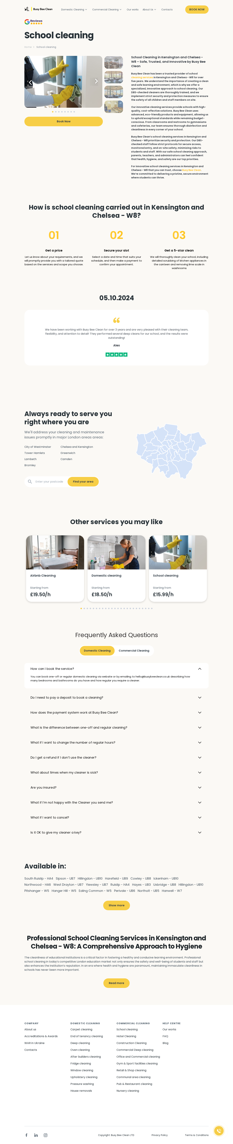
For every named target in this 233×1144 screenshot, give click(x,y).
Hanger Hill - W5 (64, 891)
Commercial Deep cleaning (134, 1050)
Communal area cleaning (133, 1077)
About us (30, 1029)
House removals (81, 1091)
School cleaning (127, 1029)
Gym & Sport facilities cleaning (137, 1063)
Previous (33, 82)
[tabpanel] (63, 82)
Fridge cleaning (80, 1063)
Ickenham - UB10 (166, 878)
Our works (133, 9)
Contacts (167, 9)
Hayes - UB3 (141, 884)
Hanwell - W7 (172, 891)
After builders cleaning (85, 1057)
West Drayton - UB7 (68, 884)
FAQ (165, 1036)
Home (28, 47)
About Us (148, 9)
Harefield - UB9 (116, 878)
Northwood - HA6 (37, 884)
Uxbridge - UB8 (164, 884)
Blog (165, 1043)
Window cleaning (81, 1070)
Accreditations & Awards (41, 1036)
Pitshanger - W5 (36, 891)
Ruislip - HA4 (120, 884)
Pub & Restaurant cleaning (134, 1084)
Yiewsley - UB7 (97, 884)
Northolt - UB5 (148, 891)
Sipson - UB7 (65, 878)
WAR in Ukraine (34, 1043)
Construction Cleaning (131, 1043)
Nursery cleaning (127, 1091)
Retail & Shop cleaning (131, 1070)
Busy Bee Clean (191, 170)
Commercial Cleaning (105, 9)
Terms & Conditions (197, 1135)
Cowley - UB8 (140, 878)
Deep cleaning (80, 1043)
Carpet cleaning (81, 1029)
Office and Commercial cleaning (138, 1057)
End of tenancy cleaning (86, 1036)
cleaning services (142, 77)
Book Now (197, 9)
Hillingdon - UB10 (90, 878)
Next (94, 82)
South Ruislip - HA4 (38, 878)
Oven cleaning (80, 1050)
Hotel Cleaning (126, 1036)
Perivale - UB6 (124, 891)
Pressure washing (82, 1084)
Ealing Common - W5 (95, 891)
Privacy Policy (160, 1135)
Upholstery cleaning (83, 1077)
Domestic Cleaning (72, 9)
